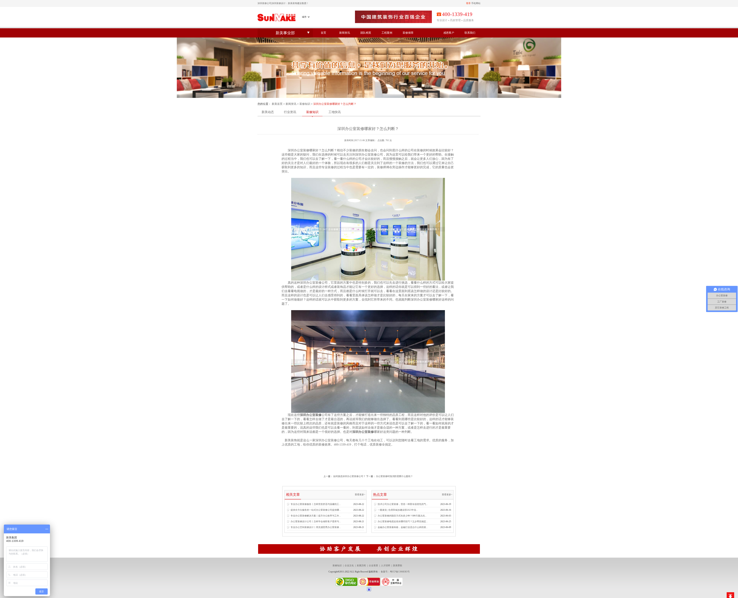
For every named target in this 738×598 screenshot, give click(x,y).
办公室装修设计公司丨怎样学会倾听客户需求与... (316, 521)
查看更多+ (360, 494)
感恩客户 (448, 32)
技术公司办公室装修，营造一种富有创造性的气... (403, 504)
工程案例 (386, 32)
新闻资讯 (344, 32)
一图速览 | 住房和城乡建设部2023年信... (398, 510)
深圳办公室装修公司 (369, 154)
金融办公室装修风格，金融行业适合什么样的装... (403, 527)
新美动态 (268, 112)
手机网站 (475, 3)
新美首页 (277, 103)
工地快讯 (334, 112)
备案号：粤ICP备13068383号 (395, 571)
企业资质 (373, 565)
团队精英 (365, 32)
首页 (323, 32)
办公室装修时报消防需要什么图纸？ (394, 476)
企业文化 (349, 565)
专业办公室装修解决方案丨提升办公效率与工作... (316, 515)
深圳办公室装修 (298, 150)
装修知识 (304, 103)
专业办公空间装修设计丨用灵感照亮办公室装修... (316, 527)
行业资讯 (290, 112)
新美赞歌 (397, 565)
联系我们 (470, 32)
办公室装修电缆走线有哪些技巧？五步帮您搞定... (403, 521)
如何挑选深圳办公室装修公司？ (349, 476)
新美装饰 (291, 440)
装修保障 (408, 32)
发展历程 (361, 565)
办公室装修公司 (317, 282)
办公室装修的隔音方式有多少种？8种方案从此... (402, 515)
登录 (468, 3)
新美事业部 (285, 33)
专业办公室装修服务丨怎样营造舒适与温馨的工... (316, 504)
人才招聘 (385, 565)
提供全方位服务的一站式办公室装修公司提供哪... (316, 510)
